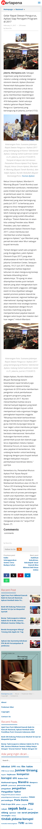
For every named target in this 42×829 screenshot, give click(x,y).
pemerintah (12, 785)
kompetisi (23, 774)
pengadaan (6, 788)
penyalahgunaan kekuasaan (10, 797)
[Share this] (6, 575)
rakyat (4, 809)
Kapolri (3, 774)
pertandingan (7, 800)
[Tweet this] (13, 575)
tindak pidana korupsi (17, 819)
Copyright (4, 696)
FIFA (18, 766)
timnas (13, 815)
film (23, 766)
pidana (18, 804)
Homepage (8, 9)
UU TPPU (29, 823)
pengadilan (19, 788)
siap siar (30, 809)
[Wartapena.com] (11, 2)
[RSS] (19, 549)
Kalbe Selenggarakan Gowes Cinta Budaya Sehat (10, 560)
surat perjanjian (30, 812)
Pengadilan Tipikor (11, 791)
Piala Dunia (21, 800)
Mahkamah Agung (9, 782)
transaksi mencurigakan (9, 823)
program (24, 804)
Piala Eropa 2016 (8, 804)
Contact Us (14, 696)
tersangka (5, 815)
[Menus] (39, 2)
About (17, 694)
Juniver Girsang (26, 770)
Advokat (5, 766)
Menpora (33, 782)
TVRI (21, 823)
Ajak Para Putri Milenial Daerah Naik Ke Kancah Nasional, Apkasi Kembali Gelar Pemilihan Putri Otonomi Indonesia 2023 (18, 729)
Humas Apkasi (28, 176)
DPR (13, 766)
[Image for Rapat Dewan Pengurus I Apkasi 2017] (21, 38)
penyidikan (24, 797)
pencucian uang (23, 785)
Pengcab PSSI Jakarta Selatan (11, 794)
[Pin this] (20, 575)
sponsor (12, 812)
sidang (4, 812)
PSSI (31, 804)
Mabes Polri (23, 778)
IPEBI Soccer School (7, 771)
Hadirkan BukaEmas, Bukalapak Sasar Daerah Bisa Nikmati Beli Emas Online (30, 562)
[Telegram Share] (27, 575)
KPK (15, 778)
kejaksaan (11, 774)
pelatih (4, 785)
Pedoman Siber (27, 694)
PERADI (32, 797)
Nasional (19, 9)
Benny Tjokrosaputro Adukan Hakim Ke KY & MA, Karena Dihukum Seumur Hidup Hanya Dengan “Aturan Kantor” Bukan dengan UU (19, 746)
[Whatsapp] (6, 580)
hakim (29, 766)
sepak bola (17, 808)
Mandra (23, 782)
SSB (19, 812)
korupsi (6, 778)
